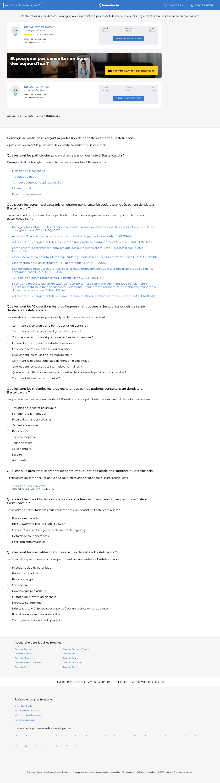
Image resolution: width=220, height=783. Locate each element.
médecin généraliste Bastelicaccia (28, 710)
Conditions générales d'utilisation (57, 772)
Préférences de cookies (146, 772)
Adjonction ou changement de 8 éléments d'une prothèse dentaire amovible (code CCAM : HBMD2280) (83, 242)
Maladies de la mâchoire (28, 170)
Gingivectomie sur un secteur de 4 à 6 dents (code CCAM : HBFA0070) (60, 262)
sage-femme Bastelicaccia (25, 720)
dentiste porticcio (24, 649)
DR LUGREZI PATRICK (37, 86)
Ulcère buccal (21, 188)
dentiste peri (21, 667)
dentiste (29, 116)
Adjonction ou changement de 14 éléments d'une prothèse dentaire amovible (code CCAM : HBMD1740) (83, 296)
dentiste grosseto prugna (75, 649)
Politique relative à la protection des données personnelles (96, 772)
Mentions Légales (34, 772)
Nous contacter (128, 772)
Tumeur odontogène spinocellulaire (37, 182)
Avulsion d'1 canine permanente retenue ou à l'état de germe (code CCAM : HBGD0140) (72, 236)
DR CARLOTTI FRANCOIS (39, 27)
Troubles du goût (24, 176)
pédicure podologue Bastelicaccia (28, 715)
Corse (40, 116)
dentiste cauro (70, 658)
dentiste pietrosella (72, 662)
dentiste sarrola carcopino (28, 662)
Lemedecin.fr (14, 116)
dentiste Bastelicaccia (23, 706)
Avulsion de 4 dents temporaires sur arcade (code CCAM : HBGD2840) (59, 277)
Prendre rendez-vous (128, 38)
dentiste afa (68, 653)
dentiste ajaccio (23, 653)
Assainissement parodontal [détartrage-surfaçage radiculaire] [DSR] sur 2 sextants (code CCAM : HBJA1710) (84, 257)
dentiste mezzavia (24, 658)
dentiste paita (69, 667)
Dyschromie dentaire (26, 194)
